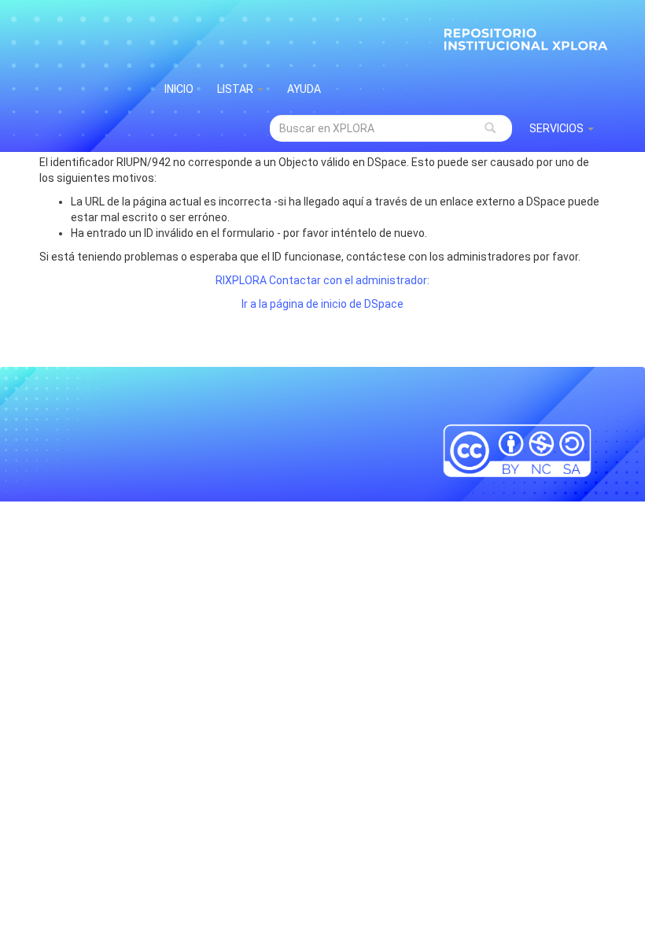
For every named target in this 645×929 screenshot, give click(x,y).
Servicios (557, 128)
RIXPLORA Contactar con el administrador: (322, 280)
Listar (236, 89)
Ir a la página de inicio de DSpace (322, 304)
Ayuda (304, 89)
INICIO (179, 89)
